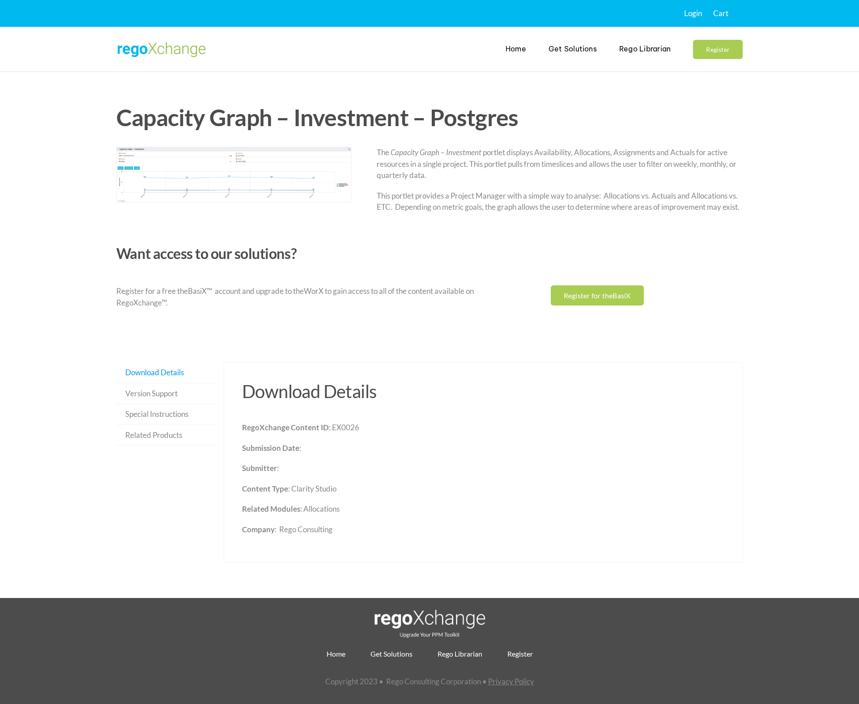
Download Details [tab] (154, 372)
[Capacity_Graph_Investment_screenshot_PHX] (234, 175)
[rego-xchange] (161, 41)
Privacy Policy (511, 681)
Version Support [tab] (151, 393)
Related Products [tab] (153, 435)
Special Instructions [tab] (156, 414)
